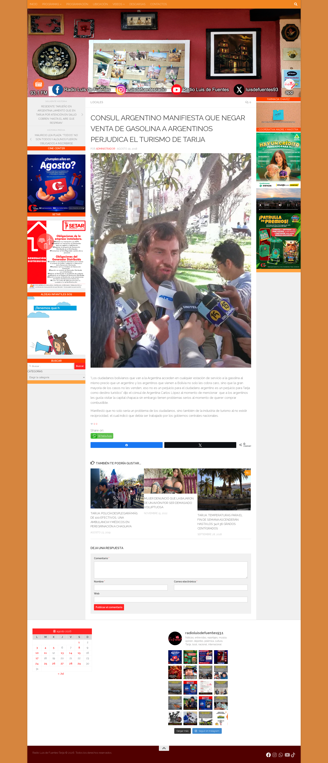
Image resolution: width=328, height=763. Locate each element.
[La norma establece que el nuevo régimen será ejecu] (221, 703)
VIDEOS (117, 4)
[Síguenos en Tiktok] (293, 755)
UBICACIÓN (100, 4)
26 (53, 663)
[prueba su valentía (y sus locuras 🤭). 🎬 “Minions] (221, 718)
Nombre (99, 581)
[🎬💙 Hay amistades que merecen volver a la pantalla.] (206, 657)
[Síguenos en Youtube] (287, 755)
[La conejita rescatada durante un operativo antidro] (190, 718)
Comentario (101, 558)
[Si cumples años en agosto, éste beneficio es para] (175, 657)
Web (96, 593)
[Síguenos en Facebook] (268, 755)
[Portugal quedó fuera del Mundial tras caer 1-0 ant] (175, 672)
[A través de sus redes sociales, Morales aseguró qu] (190, 703)
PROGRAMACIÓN (77, 4)
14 (70, 652)
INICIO (33, 4)
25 (45, 663)
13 (62, 652)
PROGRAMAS (50, 4)
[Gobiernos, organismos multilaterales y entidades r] (206, 718)
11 (45, 652)
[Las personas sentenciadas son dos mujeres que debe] (175, 703)
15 (79, 652)
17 (37, 658)
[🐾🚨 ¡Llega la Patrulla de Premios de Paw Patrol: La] (190, 657)
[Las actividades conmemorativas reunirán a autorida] (206, 688)
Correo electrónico (185, 581)
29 (79, 663)
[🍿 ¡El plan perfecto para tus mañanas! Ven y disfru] (206, 703)
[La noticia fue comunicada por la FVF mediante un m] (175, 718)
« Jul (61, 673)
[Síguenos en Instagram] (274, 755)
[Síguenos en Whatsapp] (280, 755)
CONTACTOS (158, 4)
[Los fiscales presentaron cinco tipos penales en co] (190, 672)
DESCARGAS (137, 4)
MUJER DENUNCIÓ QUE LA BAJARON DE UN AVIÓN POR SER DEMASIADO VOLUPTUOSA (169, 503)
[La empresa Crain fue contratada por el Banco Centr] (175, 688)
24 (37, 663)
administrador (105, 148)
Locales (97, 102)
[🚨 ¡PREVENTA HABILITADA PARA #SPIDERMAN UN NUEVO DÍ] (221, 657)
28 (70, 663)
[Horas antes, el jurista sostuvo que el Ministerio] (221, 672)
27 (62, 663)
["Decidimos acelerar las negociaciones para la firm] (221, 688)
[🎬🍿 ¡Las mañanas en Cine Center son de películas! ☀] (190, 688)
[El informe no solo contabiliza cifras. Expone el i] (206, 672)
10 (37, 652)
